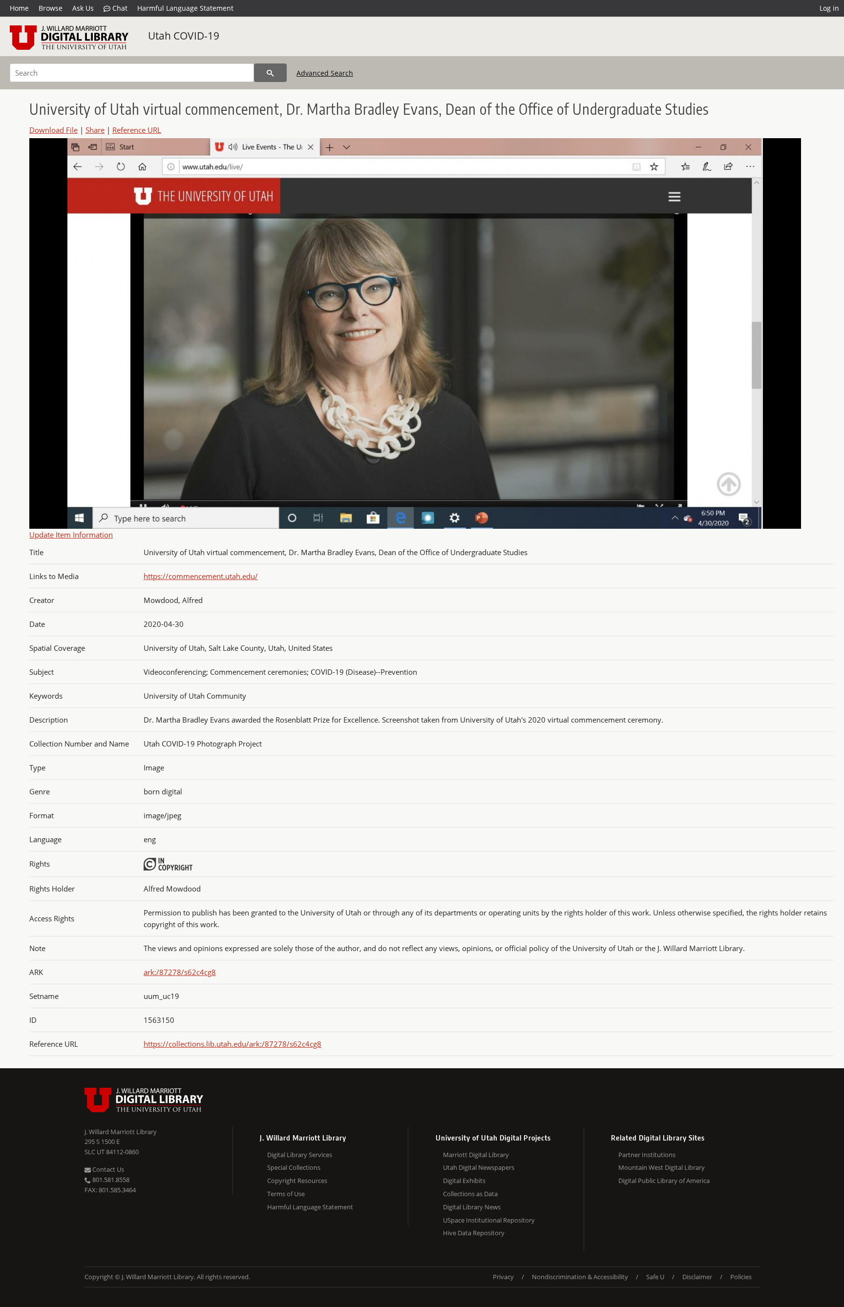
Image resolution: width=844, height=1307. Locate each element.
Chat (118, 8)
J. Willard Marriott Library (120, 1131)
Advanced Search (324, 73)
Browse (51, 8)
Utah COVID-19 (183, 35)
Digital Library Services (299, 1154)
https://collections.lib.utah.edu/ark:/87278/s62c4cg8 (232, 1044)
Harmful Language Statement (185, 8)
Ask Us (83, 8)
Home (19, 8)
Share (95, 130)
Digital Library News (472, 1207)
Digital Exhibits (464, 1180)
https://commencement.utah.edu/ (201, 576)
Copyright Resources (297, 1180)
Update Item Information (71, 534)
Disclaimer (697, 1276)
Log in (829, 8)
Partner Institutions (646, 1154)
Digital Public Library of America (664, 1180)
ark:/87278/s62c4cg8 (180, 972)
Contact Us (107, 1169)
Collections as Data (470, 1193)
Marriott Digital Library (476, 1154)
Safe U (655, 1276)
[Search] (270, 72)
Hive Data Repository (474, 1232)
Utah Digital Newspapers (478, 1167)
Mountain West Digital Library (661, 1167)
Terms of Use (286, 1193)
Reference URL (136, 130)
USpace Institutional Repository (489, 1220)
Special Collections (293, 1167)
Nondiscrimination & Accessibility (580, 1276)
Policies (741, 1276)
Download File (53, 130)
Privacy (503, 1276)
